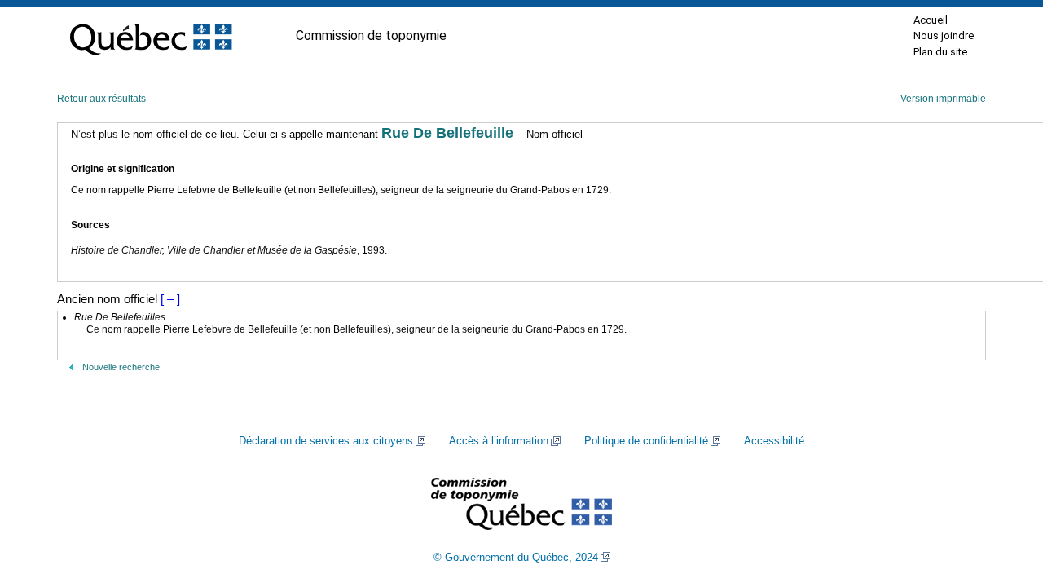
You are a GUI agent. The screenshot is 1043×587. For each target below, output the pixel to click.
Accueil (930, 20)
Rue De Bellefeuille (447, 133)
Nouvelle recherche (121, 367)
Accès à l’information (498, 441)
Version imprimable (943, 98)
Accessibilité (774, 441)
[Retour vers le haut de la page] (1002, 497)
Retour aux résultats (101, 98)
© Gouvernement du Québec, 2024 (515, 557)
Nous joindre (943, 35)
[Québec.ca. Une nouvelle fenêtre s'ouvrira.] (150, 36)
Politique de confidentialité (646, 441)
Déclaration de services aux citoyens (326, 441)
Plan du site (940, 52)
